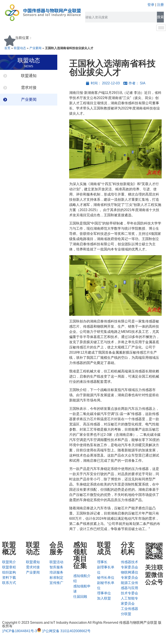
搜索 (160, 17)
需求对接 (29, 87)
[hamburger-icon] (161, 28)
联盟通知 (29, 76)
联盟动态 (20, 48)
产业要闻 (35, 48)
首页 (7, 48)
